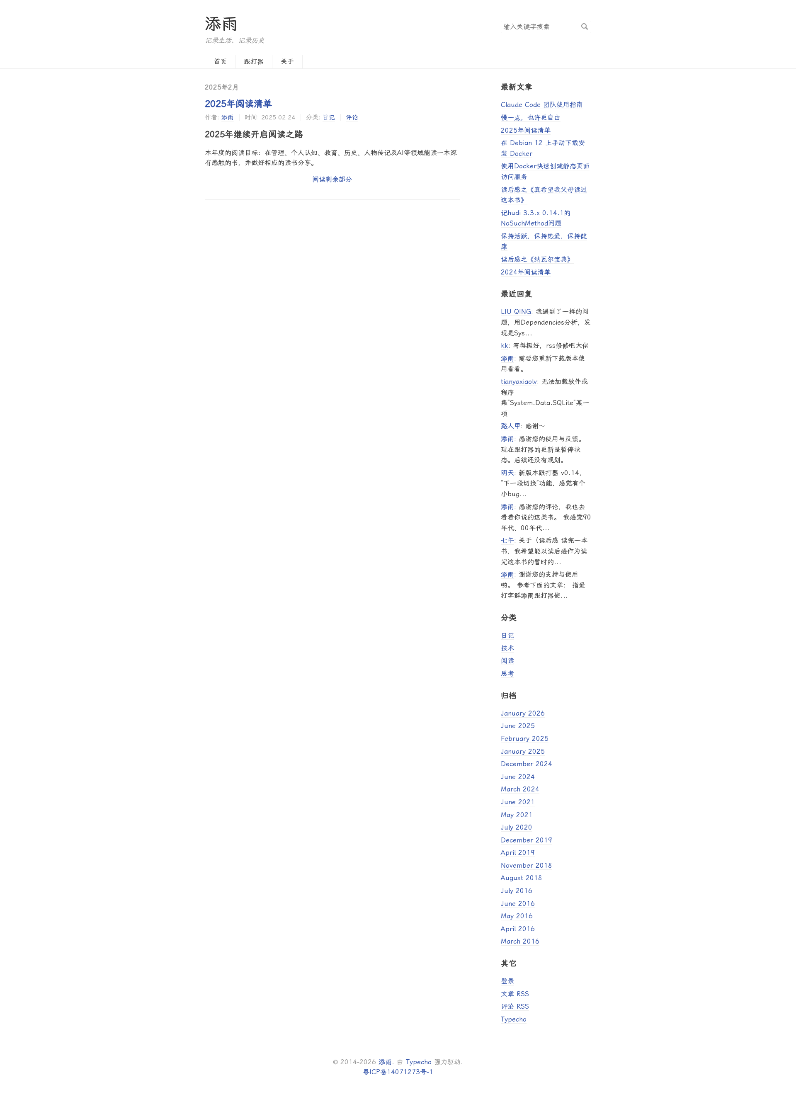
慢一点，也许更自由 (531, 117)
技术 (507, 648)
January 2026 (523, 713)
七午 (507, 540)
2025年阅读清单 (238, 103)
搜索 (585, 27)
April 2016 (518, 929)
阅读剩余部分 (332, 179)
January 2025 (523, 751)
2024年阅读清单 (526, 272)
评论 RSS (515, 1006)
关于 (287, 62)
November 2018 (526, 865)
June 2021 (518, 802)
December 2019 (526, 840)
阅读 (507, 661)
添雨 (221, 24)
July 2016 (516, 891)
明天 (507, 473)
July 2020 (516, 827)
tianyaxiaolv (519, 382)
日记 (329, 117)
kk (504, 345)
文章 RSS (515, 994)
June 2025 (518, 726)
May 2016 (517, 916)
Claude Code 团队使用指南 (542, 105)
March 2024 (520, 789)
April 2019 (518, 853)
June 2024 (518, 777)
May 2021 (517, 815)
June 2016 (518, 904)
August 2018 (521, 878)
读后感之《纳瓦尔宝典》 (537, 259)
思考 (507, 673)
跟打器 (254, 62)
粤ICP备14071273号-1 (398, 1072)
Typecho (514, 1019)
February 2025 (524, 739)
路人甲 (511, 426)
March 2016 (520, 941)
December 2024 (526, 764)
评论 (352, 117)
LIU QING (516, 312)
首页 (220, 62)
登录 (507, 981)
